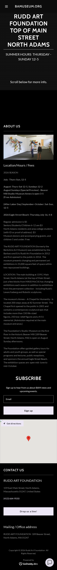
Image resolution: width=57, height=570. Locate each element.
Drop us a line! (28, 511)
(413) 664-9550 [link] (11, 498)
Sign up (28, 410)
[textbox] (28, 399)
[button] (7, 6)
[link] (28, 6)
